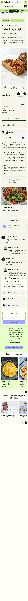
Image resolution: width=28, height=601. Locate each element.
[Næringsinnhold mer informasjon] (16, 125)
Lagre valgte (14, 318)
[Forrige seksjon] (2, 11)
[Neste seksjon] (26, 11)
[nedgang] (18, 93)
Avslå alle (14, 313)
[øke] (24, 93)
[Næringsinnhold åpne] (14, 125)
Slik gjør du (14, 10)
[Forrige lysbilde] (22, 392)
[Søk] (2, 6)
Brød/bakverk (6, 20)
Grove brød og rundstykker (17, 20)
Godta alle (14, 322)
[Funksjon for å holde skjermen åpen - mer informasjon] (18, 138)
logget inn (16, 225)
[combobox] (12, 6)
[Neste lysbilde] (26, 392)
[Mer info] (24, 97)
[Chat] (25, 6)
